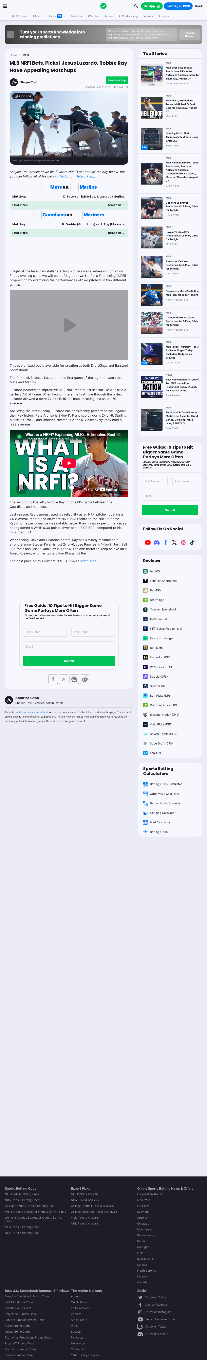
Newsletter (78, 1343)
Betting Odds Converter (166, 803)
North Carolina (146, 1270)
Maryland (143, 1211)
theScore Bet (158, 619)
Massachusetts (147, 1258)
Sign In (199, 6)
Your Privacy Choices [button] (85, 1355)
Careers (76, 1314)
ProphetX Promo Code (19, 1343)
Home (13, 55)
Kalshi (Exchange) (162, 638)
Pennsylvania (146, 1235)
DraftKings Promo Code (20, 1349)
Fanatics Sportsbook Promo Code (27, 1296)
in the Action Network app (75, 176)
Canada (142, 1282)
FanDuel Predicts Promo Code (24, 1319)
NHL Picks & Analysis (85, 1223)
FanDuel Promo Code (19, 1355)
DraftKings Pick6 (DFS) (165, 705)
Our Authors (79, 1302)
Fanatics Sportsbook (163, 580)
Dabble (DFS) (159, 676)
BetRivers (156, 647)
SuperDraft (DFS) (161, 743)
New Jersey (145, 1229)
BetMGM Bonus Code (19, 1302)
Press (74, 1325)
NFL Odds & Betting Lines (22, 1194)
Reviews (151, 560)
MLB (26, 55)
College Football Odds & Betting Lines (29, 1205)
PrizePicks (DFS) (161, 667)
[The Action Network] (103, 6)
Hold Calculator (160, 822)
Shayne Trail (28, 82)
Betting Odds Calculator (166, 784)
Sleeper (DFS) (159, 686)
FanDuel (155, 753)
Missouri (142, 1276)
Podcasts (77, 1337)
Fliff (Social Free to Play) (166, 628)
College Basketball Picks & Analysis (94, 1211)
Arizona (142, 1217)
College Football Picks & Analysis (92, 1205)
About (75, 1296)
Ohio (140, 1253)
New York (143, 1200)
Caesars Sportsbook (163, 609)
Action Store (79, 1319)
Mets (56, 187)
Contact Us (78, 1349)
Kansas (142, 1264)
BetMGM (155, 590)
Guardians (54, 214)
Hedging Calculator (162, 812)
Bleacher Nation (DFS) (164, 714)
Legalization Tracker (150, 1194)
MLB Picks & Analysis (85, 1217)
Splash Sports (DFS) (163, 734)
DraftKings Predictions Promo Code (28, 1337)
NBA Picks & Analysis (85, 1200)
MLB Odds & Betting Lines (22, 1227)
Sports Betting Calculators (158, 771)
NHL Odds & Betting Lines (22, 1232)
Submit (69, 661)
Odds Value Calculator (164, 793)
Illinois (141, 1241)
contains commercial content (31, 712)
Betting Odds (159, 832)
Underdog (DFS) (161, 657)
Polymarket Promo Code (21, 1314)
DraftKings (88, 561)
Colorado (143, 1223)
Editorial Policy (80, 1308)
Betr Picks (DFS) (161, 695)
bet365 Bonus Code (18, 1308)
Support (76, 1331)
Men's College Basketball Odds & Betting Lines (35, 1211)
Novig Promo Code (17, 1331)
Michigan (143, 1247)
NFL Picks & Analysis (84, 1194)
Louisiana (143, 1205)
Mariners (94, 214)
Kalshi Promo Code (17, 1325)
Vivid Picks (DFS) (161, 724)
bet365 (155, 571)
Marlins (88, 187)
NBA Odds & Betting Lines (22, 1200)
